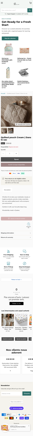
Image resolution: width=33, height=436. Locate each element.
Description (7, 190)
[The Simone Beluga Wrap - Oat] (7, 320)
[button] (4, 131)
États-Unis (16, 402)
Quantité (3, 149)
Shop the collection (10, 38)
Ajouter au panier (7, 339)
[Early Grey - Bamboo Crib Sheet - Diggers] (21, 320)
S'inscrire (27, 393)
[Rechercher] (29, 10)
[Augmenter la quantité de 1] (16, 153)
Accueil (3, 93)
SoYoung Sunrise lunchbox (17, 426)
